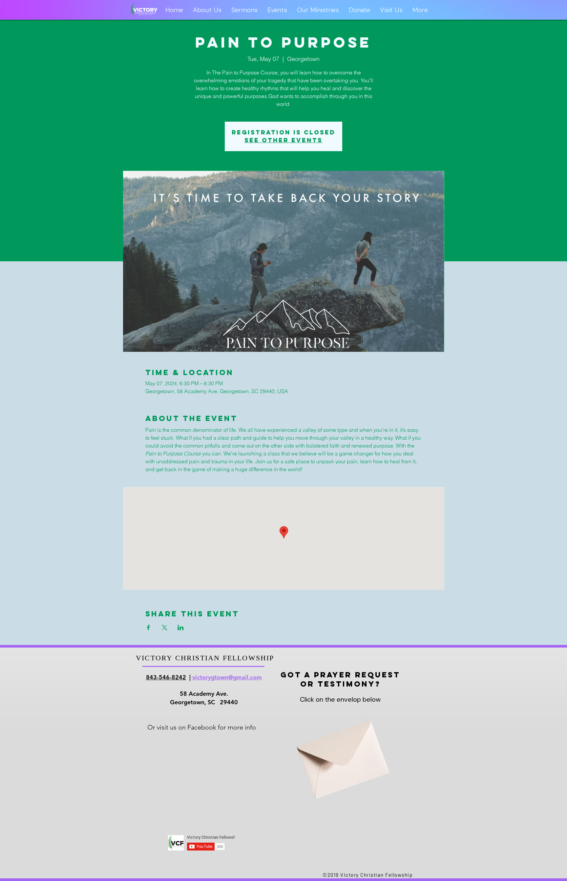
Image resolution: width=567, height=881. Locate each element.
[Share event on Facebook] (148, 627)
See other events (283, 140)
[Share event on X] (164, 627)
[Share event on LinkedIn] (181, 627)
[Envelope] (340, 752)
